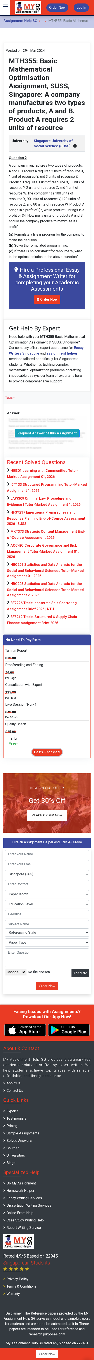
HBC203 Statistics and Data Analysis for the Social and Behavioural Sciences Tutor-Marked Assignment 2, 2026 (45, 589)
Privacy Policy (17, 1279)
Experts (12, 1111)
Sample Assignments (23, 1133)
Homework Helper (20, 1191)
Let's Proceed (47, 752)
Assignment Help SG (20, 21)
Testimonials (16, 1118)
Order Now (57, 7)
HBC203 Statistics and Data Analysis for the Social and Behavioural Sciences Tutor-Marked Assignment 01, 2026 (45, 570)
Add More (80, 973)
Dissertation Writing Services (29, 1205)
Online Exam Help (20, 1213)
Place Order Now (47, 815)
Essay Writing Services (24, 1198)
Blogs (11, 1163)
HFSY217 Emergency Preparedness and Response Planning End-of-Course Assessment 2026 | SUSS (46, 518)
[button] (5, 7)
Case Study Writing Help (25, 1220)
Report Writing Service (24, 1228)
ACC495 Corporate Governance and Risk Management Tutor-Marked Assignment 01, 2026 (43, 551)
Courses (13, 1148)
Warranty (13, 1294)
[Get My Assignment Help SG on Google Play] (69, 1030)
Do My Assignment (21, 1183)
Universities (16, 1155)
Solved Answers (19, 1141)
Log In (81, 7)
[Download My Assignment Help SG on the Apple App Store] (25, 1030)
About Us (14, 1083)
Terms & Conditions (22, 1286)
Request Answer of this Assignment (47, 433)
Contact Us (15, 1091)
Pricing (12, 1126)
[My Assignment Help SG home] (28, 7)
